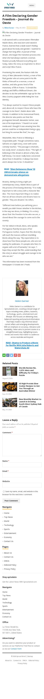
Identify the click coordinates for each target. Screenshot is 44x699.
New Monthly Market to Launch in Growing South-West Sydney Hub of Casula (30, 403)
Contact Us (8, 541)
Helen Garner (9, 28)
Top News (8, 517)
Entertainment (32, 28)
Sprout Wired (21, 656)
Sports (7, 529)
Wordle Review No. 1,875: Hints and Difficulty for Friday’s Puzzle (28, 371)
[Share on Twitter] (11, 355)
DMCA (6, 561)
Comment (7, 432)
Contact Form (16, 649)
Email (5, 471)
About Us (8, 553)
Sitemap (30, 656)
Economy (8, 537)
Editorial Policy (10, 565)
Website (6, 481)
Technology (9, 525)
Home (6, 513)
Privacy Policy (10, 569)
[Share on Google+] (19, 355)
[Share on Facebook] (7, 355)
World (6, 521)
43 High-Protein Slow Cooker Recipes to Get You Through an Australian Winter (29, 387)
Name (5, 461)
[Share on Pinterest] (15, 355)
